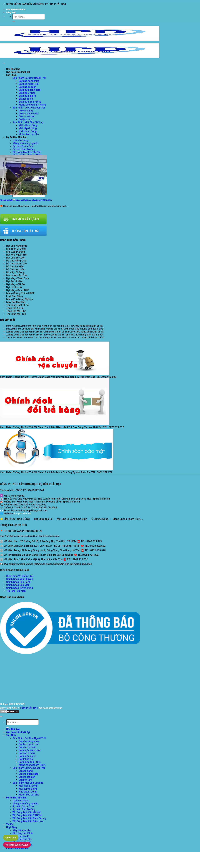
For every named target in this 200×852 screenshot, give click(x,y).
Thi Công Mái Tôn (16, 314)
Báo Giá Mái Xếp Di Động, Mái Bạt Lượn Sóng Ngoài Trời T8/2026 (26, 200)
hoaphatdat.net (22, 513)
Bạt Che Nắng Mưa (16, 245)
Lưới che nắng (20, 140)
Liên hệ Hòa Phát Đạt (15, 9)
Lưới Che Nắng (14, 296)
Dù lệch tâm (25, 119)
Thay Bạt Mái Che (16, 311)
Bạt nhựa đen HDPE (30, 101)
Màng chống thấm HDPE (32, 104)
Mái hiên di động (28, 125)
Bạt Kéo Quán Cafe (23, 146)
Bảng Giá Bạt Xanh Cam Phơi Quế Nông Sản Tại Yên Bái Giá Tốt (39, 325)
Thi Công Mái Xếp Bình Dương (29, 818)
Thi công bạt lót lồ (22, 833)
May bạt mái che (21, 830)
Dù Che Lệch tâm (15, 269)
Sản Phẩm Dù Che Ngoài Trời (28, 107)
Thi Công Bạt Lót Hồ (17, 305)
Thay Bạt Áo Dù (15, 308)
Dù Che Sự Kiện (15, 266)
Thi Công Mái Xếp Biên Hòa (27, 821)
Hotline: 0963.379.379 (16, 844)
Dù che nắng (26, 110)
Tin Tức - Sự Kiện (16, 590)
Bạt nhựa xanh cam (29, 89)
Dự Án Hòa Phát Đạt (16, 137)
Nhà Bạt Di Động (15, 272)
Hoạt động (11, 827)
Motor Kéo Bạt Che (16, 275)
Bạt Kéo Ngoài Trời (16, 254)
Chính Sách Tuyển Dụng (19, 587)
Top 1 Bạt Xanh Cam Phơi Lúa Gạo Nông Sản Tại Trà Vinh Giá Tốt (40, 337)
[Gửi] (13, 21)
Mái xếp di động (28, 128)
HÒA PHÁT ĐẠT (29, 708)
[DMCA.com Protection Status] (9, 712)
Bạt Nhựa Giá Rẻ (15, 284)
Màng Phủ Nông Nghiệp (19, 299)
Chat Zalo (10, 837)
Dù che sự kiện (27, 116)
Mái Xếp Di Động (15, 251)
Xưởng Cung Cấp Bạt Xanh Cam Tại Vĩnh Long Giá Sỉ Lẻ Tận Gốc (40, 331)
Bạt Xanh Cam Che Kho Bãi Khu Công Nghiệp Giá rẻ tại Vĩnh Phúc (40, 328)
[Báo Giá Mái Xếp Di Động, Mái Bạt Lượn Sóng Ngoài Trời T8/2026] (23, 194)
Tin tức (9, 824)
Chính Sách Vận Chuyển (19, 579)
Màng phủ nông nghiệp (25, 143)
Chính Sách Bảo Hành (18, 582)
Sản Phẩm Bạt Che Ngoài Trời (29, 77)
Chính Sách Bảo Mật (17, 585)
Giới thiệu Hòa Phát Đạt (18, 72)
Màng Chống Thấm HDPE (20, 293)
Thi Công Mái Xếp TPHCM (27, 815)
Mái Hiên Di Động (16, 248)
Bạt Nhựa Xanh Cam (17, 278)
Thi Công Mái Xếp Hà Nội (26, 152)
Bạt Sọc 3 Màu (14, 281)
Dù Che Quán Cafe (16, 263)
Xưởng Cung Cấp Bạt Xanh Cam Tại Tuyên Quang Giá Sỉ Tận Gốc (39, 334)
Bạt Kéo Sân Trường (23, 149)
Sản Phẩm (11, 75)
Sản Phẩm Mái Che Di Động (27, 122)
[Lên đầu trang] (1, 716)
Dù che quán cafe (28, 113)
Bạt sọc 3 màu (27, 92)
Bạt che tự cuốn (27, 86)
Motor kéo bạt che (29, 134)
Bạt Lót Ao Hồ (14, 287)
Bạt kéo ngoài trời (28, 83)
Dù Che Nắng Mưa (16, 260)
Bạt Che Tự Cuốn (15, 257)
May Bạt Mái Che (15, 302)
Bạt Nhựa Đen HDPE (17, 290)
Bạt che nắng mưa (29, 80)
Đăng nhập (11, 12)
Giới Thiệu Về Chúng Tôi (19, 576)
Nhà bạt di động (28, 131)
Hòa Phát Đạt (13, 69)
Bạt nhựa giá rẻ (27, 95)
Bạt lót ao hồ (26, 98)
